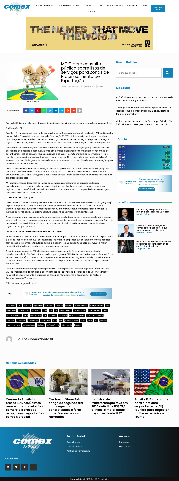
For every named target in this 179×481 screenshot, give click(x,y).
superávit (103, 320)
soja (96, 320)
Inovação (90, 5)
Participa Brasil (102, 142)
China (45, 310)
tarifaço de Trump (53, 325)
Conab (105, 310)
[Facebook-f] (33, 467)
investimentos (33, 320)
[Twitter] (16, 467)
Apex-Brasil (49, 306)
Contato (92, 11)
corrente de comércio (14, 315)
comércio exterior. (94, 310)
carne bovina (11, 310)
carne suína (36, 310)
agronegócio (38, 306)
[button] (26, 110)
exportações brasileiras (95, 315)
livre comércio (45, 320)
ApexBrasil (59, 306)
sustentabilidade (29, 325)
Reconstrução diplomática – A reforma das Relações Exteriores (152, 210)
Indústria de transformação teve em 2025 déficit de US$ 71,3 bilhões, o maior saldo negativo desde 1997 (109, 406)
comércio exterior (65, 310)
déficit (26, 315)
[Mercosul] (78, 325)
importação (10, 320)
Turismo (131, 5)
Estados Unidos (35, 315)
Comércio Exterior (44, 5)
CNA (50, 310)
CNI (56, 310)
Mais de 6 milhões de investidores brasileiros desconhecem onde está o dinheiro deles (153, 244)
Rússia (83, 320)
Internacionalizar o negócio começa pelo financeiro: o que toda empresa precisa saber (151, 228)
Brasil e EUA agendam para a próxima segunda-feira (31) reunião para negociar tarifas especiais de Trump (151, 408)
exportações (63, 315)
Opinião (144, 5)
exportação (52, 315)
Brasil (107, 306)
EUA (45, 315)
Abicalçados (11, 306)
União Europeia (66, 325)
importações (21, 320)
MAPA (55, 320)
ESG (100, 5)
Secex (90, 320)
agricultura (27, 306)
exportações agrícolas (76, 315)
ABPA (19, 306)
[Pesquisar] (168, 73)
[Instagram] (24, 467)
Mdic (61, 320)
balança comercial (81, 306)
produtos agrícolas (71, 320)
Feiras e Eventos (113, 5)
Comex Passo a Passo (69, 5)
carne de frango (23, 310)
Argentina (68, 306)
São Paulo (40, 325)
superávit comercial (13, 325)
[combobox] (139, 73)
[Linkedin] (8, 467)
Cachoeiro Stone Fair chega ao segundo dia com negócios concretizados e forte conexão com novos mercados (66, 408)
